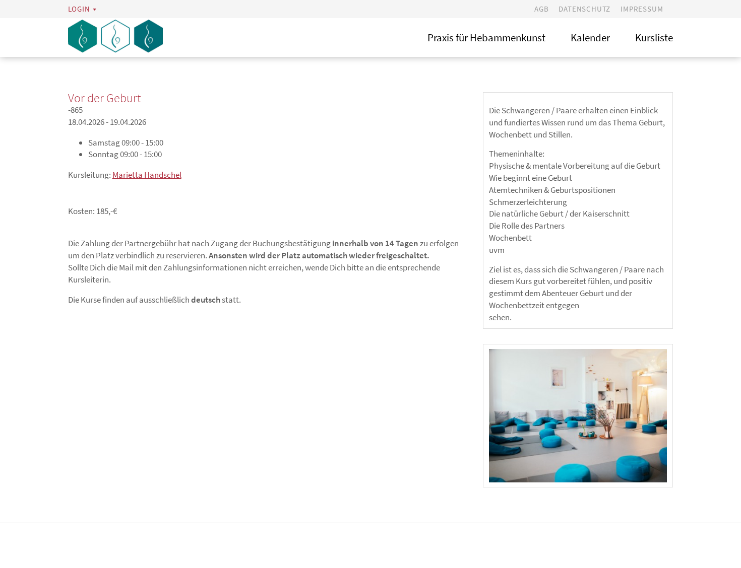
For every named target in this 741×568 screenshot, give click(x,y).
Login (79, 9)
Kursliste (654, 37)
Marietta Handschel (146, 174)
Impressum (642, 9)
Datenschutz (584, 9)
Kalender (590, 37)
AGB (541, 9)
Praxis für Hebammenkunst (486, 37)
